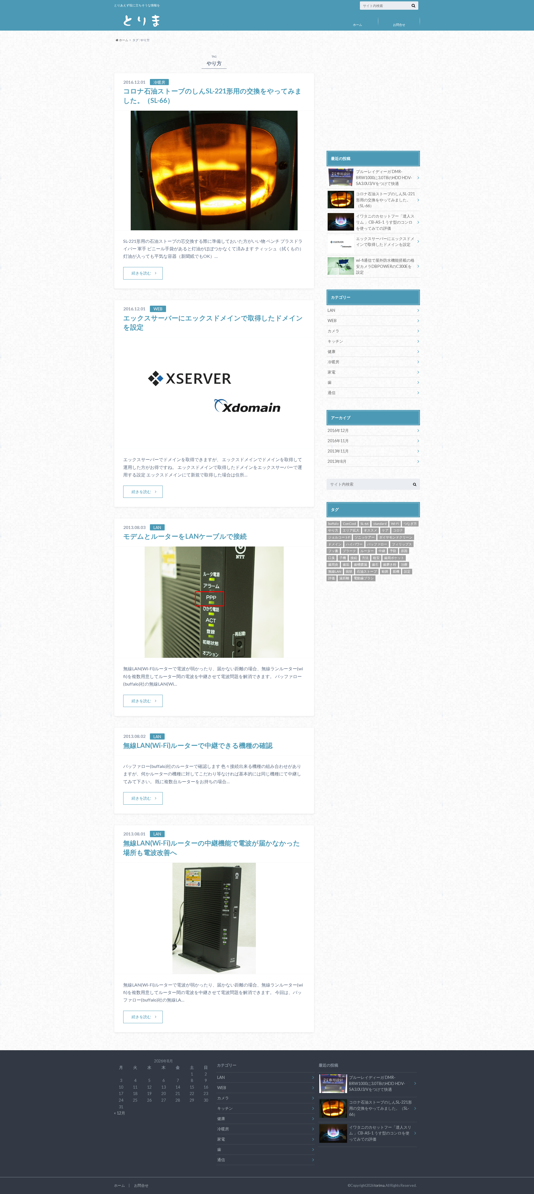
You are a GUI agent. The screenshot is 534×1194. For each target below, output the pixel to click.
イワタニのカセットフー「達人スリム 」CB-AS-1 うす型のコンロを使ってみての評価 (385, 222)
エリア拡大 (351, 530)
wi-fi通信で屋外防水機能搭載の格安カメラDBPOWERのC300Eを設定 (385, 266)
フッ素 (333, 551)
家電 (331, 372)
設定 (407, 571)
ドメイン (335, 544)
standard (380, 523)
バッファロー (377, 544)
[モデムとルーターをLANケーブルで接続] (214, 654)
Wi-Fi (395, 523)
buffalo (333, 523)
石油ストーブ (367, 571)
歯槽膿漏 (360, 564)
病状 (349, 571)
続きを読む (141, 273)
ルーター (367, 551)
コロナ (398, 530)
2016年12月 (338, 430)
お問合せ (399, 24)
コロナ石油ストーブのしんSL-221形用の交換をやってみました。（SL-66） (385, 199)
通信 (331, 392)
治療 (404, 564)
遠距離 (344, 578)
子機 (342, 558)
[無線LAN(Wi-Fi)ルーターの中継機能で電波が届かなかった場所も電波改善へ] (214, 970)
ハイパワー (354, 544)
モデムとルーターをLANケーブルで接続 (185, 536)
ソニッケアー (365, 537)
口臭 (331, 558)
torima (379, 1185)
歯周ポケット (394, 558)
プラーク (349, 551)
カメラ (333, 330)
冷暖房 (333, 361)
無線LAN (334, 571)
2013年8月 (337, 461)
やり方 (333, 530)
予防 (393, 551)
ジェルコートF (339, 537)
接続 (353, 558)
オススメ (370, 530)
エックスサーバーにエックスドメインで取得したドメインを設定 (385, 241)
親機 (396, 571)
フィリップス (402, 544)
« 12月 (119, 1113)
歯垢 (346, 564)
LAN (331, 310)
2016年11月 (338, 440)
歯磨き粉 (389, 564)
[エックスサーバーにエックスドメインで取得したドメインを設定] (214, 445)
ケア (385, 530)
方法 (365, 558)
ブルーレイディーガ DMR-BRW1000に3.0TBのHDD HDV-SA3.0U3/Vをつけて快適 (384, 177)
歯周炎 (333, 564)
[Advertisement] (373, 101)
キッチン (335, 341)
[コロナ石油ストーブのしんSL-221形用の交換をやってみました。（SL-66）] (214, 226)
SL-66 (364, 523)
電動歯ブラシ (364, 578)
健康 (331, 351)
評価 (331, 578)
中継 (382, 551)
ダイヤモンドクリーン (395, 537)
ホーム (357, 24)
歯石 (375, 564)
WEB (332, 320)
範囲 (385, 571)
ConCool (349, 523)
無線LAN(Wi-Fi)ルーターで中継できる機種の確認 (198, 745)
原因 (404, 551)
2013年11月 (338, 451)
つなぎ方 (410, 523)
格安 (376, 558)
